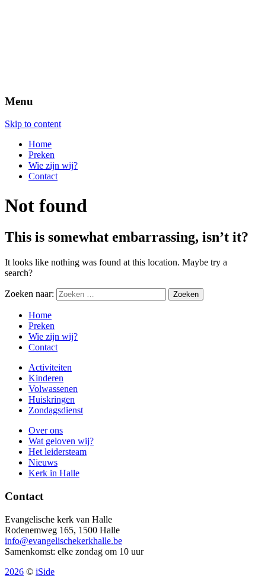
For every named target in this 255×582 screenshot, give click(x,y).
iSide (45, 572)
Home (40, 144)
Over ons (45, 430)
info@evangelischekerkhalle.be (63, 541)
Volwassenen (53, 389)
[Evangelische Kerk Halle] (127, 44)
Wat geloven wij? (61, 441)
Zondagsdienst (55, 410)
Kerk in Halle (53, 473)
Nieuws (43, 462)
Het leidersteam (57, 452)
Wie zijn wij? (53, 165)
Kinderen (45, 378)
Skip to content (33, 124)
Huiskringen (51, 399)
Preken (41, 155)
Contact (43, 176)
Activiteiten (50, 367)
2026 (14, 572)
